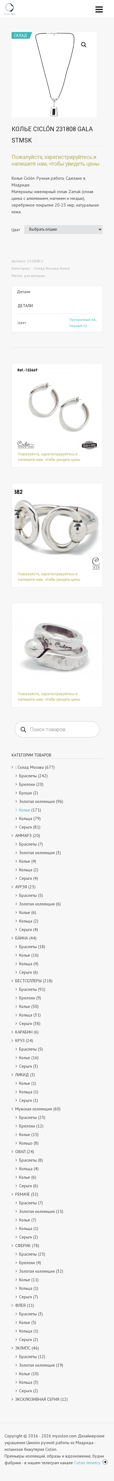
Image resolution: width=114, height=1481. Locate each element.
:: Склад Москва (44, 268)
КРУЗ (20, 1040)
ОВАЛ (20, 1151)
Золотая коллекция (37, 801)
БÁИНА (21, 938)
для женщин (34, 275)
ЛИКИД (22, 1074)
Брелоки (27, 784)
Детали (23, 291)
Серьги (25, 827)
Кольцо (26, 1143)
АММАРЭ (23, 835)
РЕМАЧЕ (22, 1194)
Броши (25, 793)
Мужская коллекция (33, 1109)
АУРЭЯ (21, 887)
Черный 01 (78, 325)
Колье (65, 268)
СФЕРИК (23, 1245)
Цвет (16, 229)
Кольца (25, 818)
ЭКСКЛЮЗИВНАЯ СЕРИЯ (37, 1399)
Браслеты (28, 775)
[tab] (57, 292)
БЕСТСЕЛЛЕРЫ (28, 980)
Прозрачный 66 (82, 319)
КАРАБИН (24, 1032)
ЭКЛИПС (22, 1348)
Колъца (26, 1168)
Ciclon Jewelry (87, 1462)
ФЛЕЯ (20, 1305)
